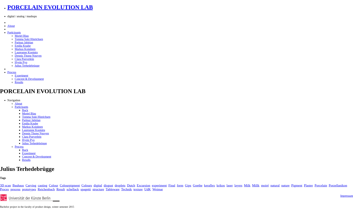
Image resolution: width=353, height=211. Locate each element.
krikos (221, 185)
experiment (159, 185)
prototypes (29, 189)
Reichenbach (46, 189)
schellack (73, 189)
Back (25, 110)
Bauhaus (18, 185)
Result (60, 189)
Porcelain (321, 185)
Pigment (296, 185)
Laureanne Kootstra (26, 52)
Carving (31, 185)
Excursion (143, 185)
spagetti (86, 189)
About (11, 25)
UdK (147, 189)
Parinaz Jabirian (24, 42)
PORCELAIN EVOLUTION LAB (50, 7)
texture (138, 189)
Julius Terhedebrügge (27, 65)
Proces (4, 189)
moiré (265, 185)
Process (11, 72)
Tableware (113, 189)
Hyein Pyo (21, 62)
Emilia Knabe (23, 45)
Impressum (346, 195)
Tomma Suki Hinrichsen (29, 39)
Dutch (131, 185)
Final (171, 185)
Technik (126, 189)
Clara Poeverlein (24, 59)
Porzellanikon (338, 185)
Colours (86, 185)
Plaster (308, 185)
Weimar (157, 189)
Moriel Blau (22, 35)
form (180, 185)
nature (285, 185)
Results (19, 82)
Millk (255, 185)
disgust (108, 185)
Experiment (21, 75)
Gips (188, 185)
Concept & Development (29, 78)
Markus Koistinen (25, 49)
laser (230, 185)
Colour (53, 185)
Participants (14, 32)
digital (98, 185)
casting (42, 185)
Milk (247, 185)
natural (275, 185)
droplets (120, 185)
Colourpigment (70, 185)
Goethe (197, 185)
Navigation (13, 100)
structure (98, 189)
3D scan (5, 185)
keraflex (209, 185)
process (15, 189)
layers (238, 185)
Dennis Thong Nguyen (28, 55)
